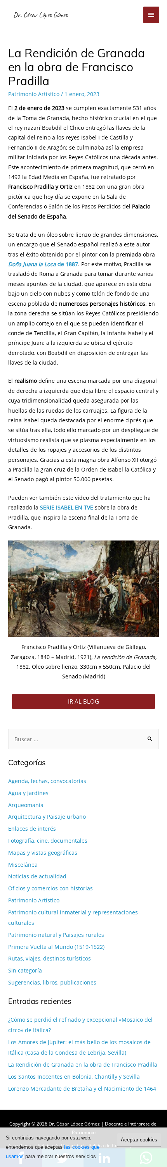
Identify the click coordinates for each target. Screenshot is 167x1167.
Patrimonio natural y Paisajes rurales (56, 934)
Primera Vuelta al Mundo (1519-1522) (56, 946)
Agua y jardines (28, 793)
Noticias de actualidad (37, 876)
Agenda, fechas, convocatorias (47, 781)
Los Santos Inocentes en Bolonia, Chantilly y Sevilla (74, 1076)
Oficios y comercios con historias (50, 888)
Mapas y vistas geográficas (42, 852)
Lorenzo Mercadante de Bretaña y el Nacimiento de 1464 (82, 1088)
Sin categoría (25, 970)
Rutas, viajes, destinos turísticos (49, 958)
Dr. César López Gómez (40, 14)
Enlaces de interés (32, 828)
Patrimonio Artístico (33, 94)
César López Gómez (78, 1124)
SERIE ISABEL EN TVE (66, 507)
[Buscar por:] (83, 739)
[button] (83, 701)
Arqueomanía (25, 805)
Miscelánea (23, 864)
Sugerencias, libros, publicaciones (52, 982)
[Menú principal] (151, 15)
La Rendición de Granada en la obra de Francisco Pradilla (82, 1064)
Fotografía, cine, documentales (47, 840)
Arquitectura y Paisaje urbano (47, 816)
